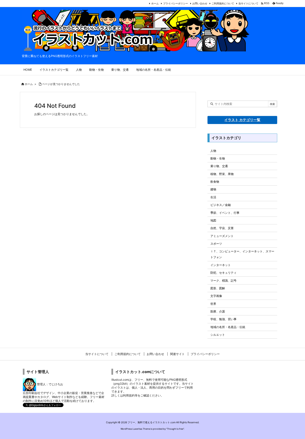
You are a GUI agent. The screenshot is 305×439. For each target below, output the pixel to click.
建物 (213, 189)
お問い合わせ (199, 3)
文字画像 (216, 296)
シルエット (217, 334)
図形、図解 (217, 288)
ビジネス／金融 (220, 205)
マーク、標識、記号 (223, 280)
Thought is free (175, 428)
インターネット (220, 265)
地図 (213, 220)
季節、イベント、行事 (224, 212)
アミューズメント (222, 236)
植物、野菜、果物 (222, 174)
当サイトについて (248, 3)
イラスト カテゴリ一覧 (242, 120)
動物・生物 (217, 158)
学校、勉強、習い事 (223, 319)
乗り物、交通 (219, 166)
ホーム (155, 3)
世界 (213, 303)
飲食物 (214, 181)
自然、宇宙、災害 (222, 228)
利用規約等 (130, 395)
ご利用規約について (223, 3)
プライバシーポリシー (175, 3)
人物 (213, 150)
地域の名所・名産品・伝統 (227, 327)
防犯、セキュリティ (223, 272)
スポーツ (216, 243)
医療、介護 (217, 311)
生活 (213, 197)
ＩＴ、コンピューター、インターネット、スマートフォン (242, 254)
